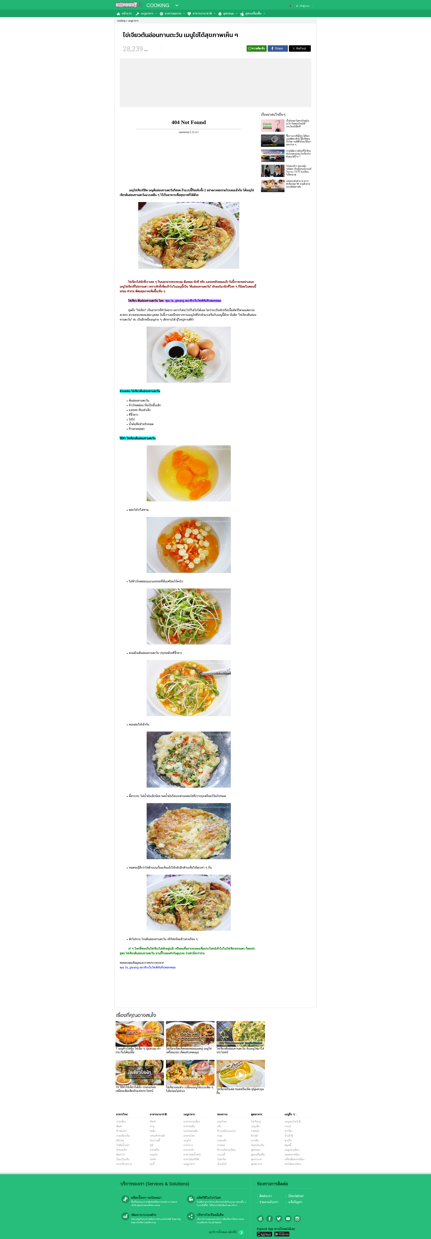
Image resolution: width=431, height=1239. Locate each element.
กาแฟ (288, 1126)
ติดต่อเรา (265, 1196)
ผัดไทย (120, 1140)
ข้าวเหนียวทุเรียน (226, 1149)
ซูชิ (151, 1145)
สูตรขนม (228, 13)
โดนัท (153, 1159)
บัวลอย (221, 1145)
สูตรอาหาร (256, 1164)
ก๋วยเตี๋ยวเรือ (123, 1135)
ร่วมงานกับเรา (268, 1202)
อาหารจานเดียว (192, 1121)
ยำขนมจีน (121, 1149)
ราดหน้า (255, 1131)
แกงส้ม (255, 1140)
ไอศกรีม (221, 1159)
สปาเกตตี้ (155, 1140)
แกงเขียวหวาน (124, 1164)
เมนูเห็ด (255, 1126)
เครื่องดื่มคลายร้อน (294, 1159)
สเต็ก (153, 1131)
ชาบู (152, 1126)
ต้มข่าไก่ (120, 1154)
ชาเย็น (288, 1140)
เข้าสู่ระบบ (305, 6)
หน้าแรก (127, 13)
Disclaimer (296, 1196)
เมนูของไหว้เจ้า (293, 1121)
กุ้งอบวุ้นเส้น (122, 1159)
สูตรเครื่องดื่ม (253, 13)
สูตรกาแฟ (256, 1159)
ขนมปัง (154, 1154)
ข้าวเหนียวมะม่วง (226, 1131)
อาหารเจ (188, 1145)
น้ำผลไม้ (221, 1164)
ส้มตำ (119, 1126)
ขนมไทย (222, 1121)
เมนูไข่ (187, 1140)
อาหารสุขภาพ (173, 13)
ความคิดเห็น (258, 48)
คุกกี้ (152, 1164)
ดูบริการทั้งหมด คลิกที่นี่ (223, 1232)
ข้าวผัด (254, 1135)
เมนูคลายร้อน (292, 1149)
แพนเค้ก (221, 1140)
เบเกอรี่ (221, 1154)
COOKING (157, 5)
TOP (422, 1233)
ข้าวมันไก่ (121, 1131)
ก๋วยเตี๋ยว (121, 1121)
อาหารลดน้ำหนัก (192, 1154)
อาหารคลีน (189, 1126)
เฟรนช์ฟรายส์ (157, 1135)
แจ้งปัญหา (295, 1202)
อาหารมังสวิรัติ (191, 1159)
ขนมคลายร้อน (292, 1154)
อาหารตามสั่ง (190, 1131)
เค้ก (219, 1126)
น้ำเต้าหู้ (289, 1135)
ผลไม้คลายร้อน (293, 1164)
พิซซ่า (153, 1121)
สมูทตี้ (288, 1145)
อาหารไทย (189, 1135)
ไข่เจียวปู (256, 1121)
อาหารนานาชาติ (202, 13)
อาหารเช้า (189, 1149)
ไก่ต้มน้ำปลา (123, 1145)
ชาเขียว (289, 1131)
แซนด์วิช (154, 1149)
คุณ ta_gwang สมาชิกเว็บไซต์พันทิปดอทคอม (193, 300)
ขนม (219, 1135)
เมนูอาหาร (147, 13)
